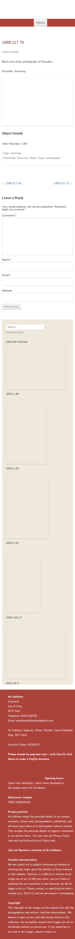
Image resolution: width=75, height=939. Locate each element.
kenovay (15, 153)
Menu (40, 23)
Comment (9, 215)
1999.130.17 (14, 617)
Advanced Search (14, 332)
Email (6, 275)
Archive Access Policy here (39, 840)
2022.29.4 (12, 683)
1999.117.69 (11, 183)
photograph (53, 157)
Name (6, 259)
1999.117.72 (63, 183)
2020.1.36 (12, 468)
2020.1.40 (12, 393)
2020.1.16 (12, 543)
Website (7, 290)
